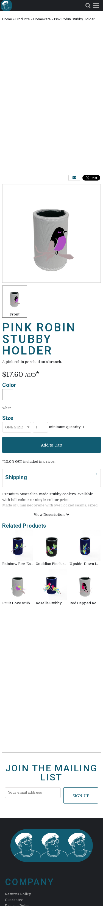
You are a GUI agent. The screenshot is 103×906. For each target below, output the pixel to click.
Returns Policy (18, 894)
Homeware (42, 19)
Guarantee (14, 900)
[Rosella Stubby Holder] (51, 584)
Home (7, 19)
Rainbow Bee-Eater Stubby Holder (32, 564)
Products (22, 19)
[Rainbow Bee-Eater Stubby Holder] (18, 545)
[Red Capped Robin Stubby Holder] (85, 584)
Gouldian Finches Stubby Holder (64, 564)
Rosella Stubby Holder (55, 603)
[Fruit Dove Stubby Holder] (18, 584)
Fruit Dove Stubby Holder (25, 603)
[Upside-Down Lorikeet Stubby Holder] (85, 545)
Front (15, 314)
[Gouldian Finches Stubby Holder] (51, 545)
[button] (88, 5)
